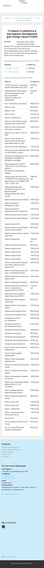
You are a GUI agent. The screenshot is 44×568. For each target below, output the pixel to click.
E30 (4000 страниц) (12, 68)
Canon (37, 18)
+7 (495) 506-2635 (8, 476)
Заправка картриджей (10, 447)
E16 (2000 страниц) (12, 72)
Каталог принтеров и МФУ (23, 18)
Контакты (24, 3)
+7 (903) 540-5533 (8, 478)
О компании (6, 454)
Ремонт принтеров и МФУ (11, 450)
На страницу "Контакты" (11, 494)
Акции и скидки (7, 452)
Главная (7, 18)
